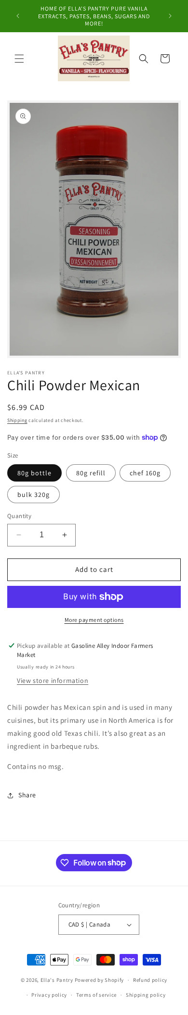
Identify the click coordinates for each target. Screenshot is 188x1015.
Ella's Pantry (56, 980)
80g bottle (34, 473)
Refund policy (150, 980)
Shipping (17, 420)
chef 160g (145, 473)
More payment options (94, 619)
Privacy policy (49, 994)
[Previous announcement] (17, 15)
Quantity (19, 516)
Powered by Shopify (99, 980)
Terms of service (96, 994)
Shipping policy (146, 994)
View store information (52, 680)
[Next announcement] (170, 15)
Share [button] (27, 795)
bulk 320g (33, 494)
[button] (19, 58)
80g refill (91, 473)
